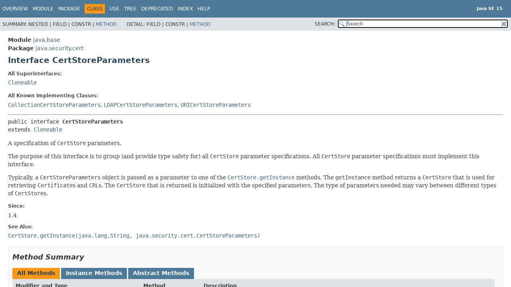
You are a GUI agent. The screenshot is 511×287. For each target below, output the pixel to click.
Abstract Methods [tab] (161, 273)
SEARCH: (325, 24)
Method (106, 24)
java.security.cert (59, 48)
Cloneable (22, 82)
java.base (46, 40)
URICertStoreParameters (215, 105)
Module (43, 9)
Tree (130, 9)
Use (114, 9)
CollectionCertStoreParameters (54, 105)
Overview (15, 9)
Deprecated (157, 9)
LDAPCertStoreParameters (140, 105)
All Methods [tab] (36, 273)
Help (204, 9)
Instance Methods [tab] (94, 273)
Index (185, 9)
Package (69, 9)
